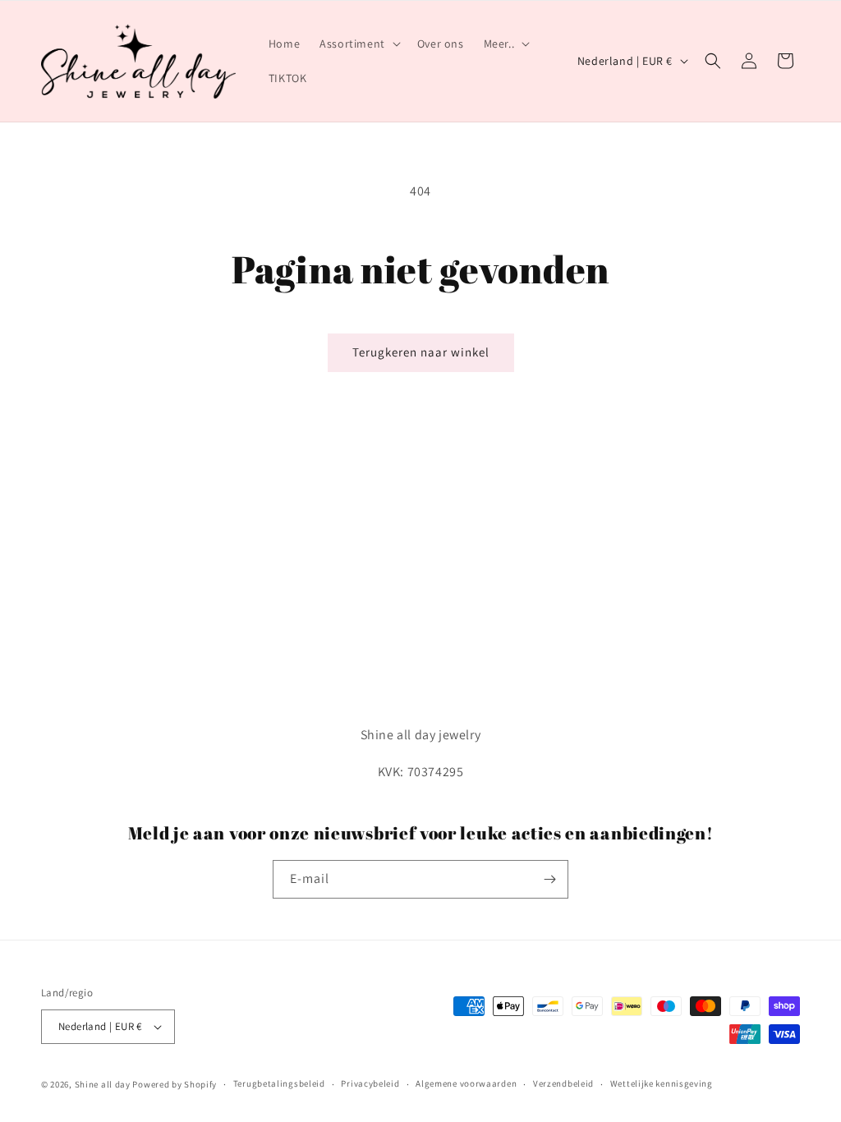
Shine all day (103, 1084)
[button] (358, 43)
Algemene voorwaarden (466, 1083)
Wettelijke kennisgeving (661, 1083)
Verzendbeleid (563, 1083)
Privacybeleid (370, 1083)
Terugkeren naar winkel (420, 352)
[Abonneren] (549, 879)
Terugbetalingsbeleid (279, 1083)
